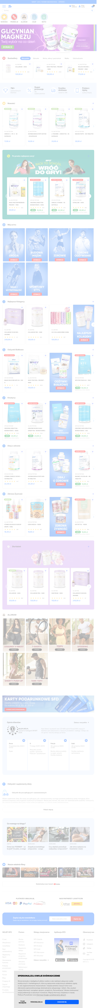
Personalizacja (36, 1002)
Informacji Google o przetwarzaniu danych (51, 995)
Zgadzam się (62, 1002)
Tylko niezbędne (22, 1002)
